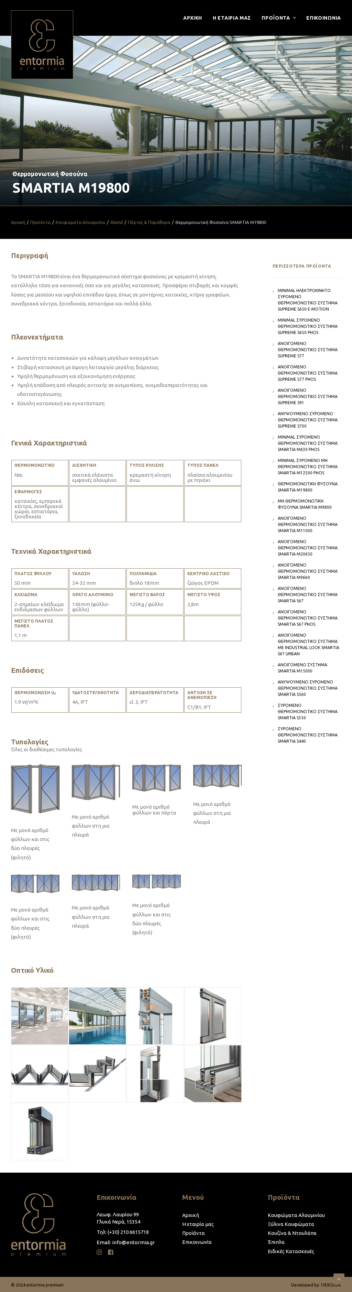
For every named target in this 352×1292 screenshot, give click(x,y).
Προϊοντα (276, 18)
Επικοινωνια (323, 18)
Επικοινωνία (197, 1242)
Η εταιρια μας (232, 18)
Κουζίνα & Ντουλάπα (292, 1233)
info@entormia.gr (133, 1242)
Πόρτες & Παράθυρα (149, 222)
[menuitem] (195, 18)
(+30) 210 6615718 (128, 1232)
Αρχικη (192, 18)
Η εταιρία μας (198, 1224)
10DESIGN (330, 1284)
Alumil (116, 222)
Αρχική (18, 222)
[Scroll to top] (338, 1278)
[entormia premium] (42, 44)
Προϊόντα (40, 222)
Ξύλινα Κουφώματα (291, 1224)
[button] (99, 1253)
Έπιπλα (276, 1242)
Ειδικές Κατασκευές (291, 1251)
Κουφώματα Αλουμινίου (80, 222)
